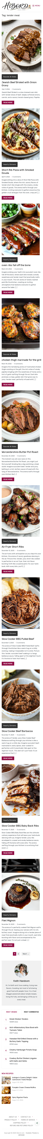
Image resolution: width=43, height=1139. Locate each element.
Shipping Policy (19, 1123)
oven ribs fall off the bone (16, 265)
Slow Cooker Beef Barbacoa (17, 731)
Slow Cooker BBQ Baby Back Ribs (20, 825)
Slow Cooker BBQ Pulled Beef (18, 639)
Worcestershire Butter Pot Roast (20, 452)
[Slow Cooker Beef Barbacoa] (21, 671)
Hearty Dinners (9, 164)
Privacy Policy (10, 1120)
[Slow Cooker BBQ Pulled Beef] (21, 579)
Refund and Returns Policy (21, 1125)
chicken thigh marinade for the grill (21, 360)
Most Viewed (11, 1012)
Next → (26, 954)
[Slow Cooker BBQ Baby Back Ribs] (21, 765)
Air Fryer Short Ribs (13, 546)
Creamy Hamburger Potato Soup (23, 1050)
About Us (13, 1117)
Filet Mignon (9, 920)
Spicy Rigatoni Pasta (20, 1097)
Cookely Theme (31, 1133)
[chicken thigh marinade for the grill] (21, 300)
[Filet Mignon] (21, 860)
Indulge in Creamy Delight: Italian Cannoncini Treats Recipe (24, 1079)
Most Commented (31, 1012)
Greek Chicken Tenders (19, 1019)
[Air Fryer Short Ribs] (21, 486)
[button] (36, 6)
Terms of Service (28, 1120)
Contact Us (26, 1117)
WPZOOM (21, 1135)
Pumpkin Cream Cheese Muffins (24, 1087)
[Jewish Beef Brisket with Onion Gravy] (21, 21)
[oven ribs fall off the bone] (21, 205)
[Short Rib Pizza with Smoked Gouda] (21, 110)
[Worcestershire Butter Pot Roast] (21, 392)
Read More (7, 102)
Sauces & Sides (9, 77)
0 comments (16, 89)
